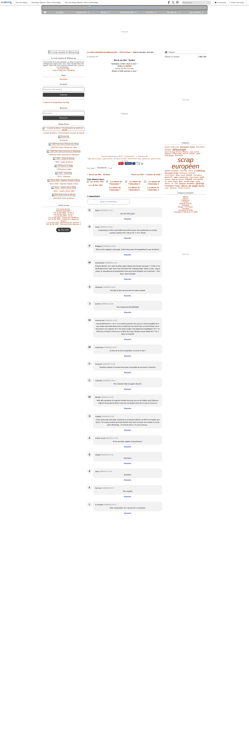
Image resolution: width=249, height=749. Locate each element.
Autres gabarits (195, 12)
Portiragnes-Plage (172, 186)
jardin (202, 177)
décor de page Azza (192, 185)
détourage (179, 149)
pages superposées (181, 177)
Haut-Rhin (183, 170)
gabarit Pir (168, 177)
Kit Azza (104, 12)
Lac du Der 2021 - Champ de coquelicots (63, 217)
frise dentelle (198, 179)
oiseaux (168, 179)
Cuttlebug (199, 170)
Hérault (188, 179)
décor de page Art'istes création (176, 152)
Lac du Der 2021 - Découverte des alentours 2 (63, 224)
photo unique (173, 181)
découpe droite (171, 173)
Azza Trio (149, 12)
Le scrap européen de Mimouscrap (102, 52)
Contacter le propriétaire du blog (56, 102)
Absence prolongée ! (63, 211)
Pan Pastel (200, 147)
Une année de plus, (63, 209)
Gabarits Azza (81, 12)
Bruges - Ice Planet (185, 207)
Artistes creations (184, 188)
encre (189, 175)
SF (172, 183)
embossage (176, 154)
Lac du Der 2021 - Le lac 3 (64, 212)
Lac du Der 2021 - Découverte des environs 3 (64, 223)
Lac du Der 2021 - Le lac (63, 216)
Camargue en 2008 (185, 210)
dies (178, 175)
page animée (194, 152)
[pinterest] (177, 2)
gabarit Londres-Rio (172, 147)
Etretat (190, 170)
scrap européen (185, 162)
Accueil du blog (63, 69)
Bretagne (185, 205)
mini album (197, 175)
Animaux (185, 202)
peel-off (185, 153)
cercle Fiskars (169, 175)
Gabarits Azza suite (127, 12)
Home (45, 11)
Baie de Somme (178, 179)
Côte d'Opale (125, 52)
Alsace (167, 183)
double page (189, 181)
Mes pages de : (172, 12)
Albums (185, 197)
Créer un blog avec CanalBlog (63, 70)
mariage (192, 153)
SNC (176, 183)
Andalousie (185, 200)
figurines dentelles (186, 183)
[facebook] (168, 2)
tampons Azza (187, 147)
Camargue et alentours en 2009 (185, 212)
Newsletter (60, 12)
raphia (197, 181)
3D (166, 181)
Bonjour (63, 221)
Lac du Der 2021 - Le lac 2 (64, 214)
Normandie (179, 155)
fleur (181, 181)
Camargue (169, 155)
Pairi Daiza (194, 177)
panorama (183, 173)
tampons (168, 154)
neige (167, 188)
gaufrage (200, 183)
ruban (198, 154)
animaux (191, 173)
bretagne (168, 150)
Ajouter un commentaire (108, 202)
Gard (183, 175)
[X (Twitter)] (173, 2)
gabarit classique (172, 171)
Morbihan (173, 188)
